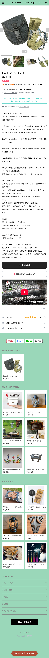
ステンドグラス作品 (9, 611)
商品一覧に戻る (24, 622)
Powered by (22, 636)
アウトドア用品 (7, 590)
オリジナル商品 (7, 583)
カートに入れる (25, 265)
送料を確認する (24, 107)
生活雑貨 (5, 597)
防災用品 (5, 604)
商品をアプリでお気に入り (25, 274)
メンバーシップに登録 (10, 93)
